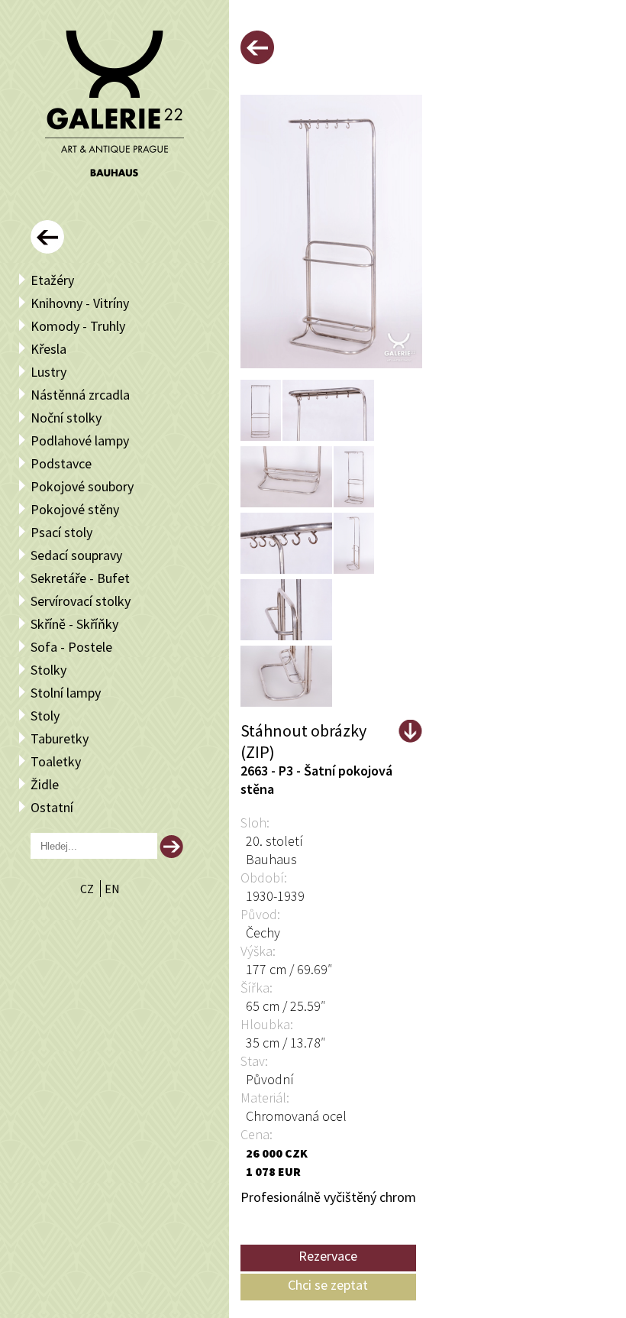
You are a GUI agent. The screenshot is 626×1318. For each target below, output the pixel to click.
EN (112, 888)
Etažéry (52, 280)
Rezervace (327, 1256)
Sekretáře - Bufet (80, 578)
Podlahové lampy (80, 440)
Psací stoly (61, 532)
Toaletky (56, 761)
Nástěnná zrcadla (80, 394)
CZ (88, 888)
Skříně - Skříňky (74, 624)
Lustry (48, 372)
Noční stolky (66, 417)
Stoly (45, 715)
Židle (45, 784)
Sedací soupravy (76, 555)
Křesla (48, 349)
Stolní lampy (66, 692)
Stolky (48, 669)
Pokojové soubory (82, 486)
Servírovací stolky (81, 601)
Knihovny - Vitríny (80, 303)
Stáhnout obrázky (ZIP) (303, 731)
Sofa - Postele (71, 647)
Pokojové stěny (75, 509)
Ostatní (52, 807)
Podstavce (61, 463)
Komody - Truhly (78, 326)
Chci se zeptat (328, 1285)
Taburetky (60, 738)
